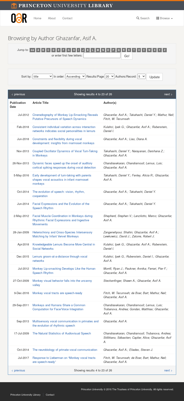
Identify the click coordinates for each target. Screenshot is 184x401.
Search (144, 18)
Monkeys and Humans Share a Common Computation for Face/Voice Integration (59, 307)
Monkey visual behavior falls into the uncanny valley (62, 282)
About (52, 18)
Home (37, 18)
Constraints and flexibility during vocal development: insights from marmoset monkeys (63, 141)
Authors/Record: (125, 76)
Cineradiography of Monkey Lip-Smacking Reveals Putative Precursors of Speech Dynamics (65, 117)
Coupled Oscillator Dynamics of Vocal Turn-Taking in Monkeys (65, 153)
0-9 (32, 50)
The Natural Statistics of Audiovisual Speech (62, 333)
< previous (18, 94)
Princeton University (92, 389)
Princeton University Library (25, 394)
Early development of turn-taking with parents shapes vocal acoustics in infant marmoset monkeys (62, 179)
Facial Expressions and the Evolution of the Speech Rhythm (61, 206)
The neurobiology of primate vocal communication (65, 349)
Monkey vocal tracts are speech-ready (57, 293)
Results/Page (95, 76)
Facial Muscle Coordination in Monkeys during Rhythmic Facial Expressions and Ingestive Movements (62, 220)
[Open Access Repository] (19, 18)
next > (168, 94)
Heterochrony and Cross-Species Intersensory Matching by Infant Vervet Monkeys (62, 234)
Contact (67, 18)
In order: (59, 76)
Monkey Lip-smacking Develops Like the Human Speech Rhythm (64, 270)
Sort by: (26, 76)
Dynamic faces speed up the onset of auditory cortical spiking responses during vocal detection (64, 165)
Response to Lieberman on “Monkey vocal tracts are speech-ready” (64, 359)
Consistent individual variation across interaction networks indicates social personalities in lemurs (64, 129)
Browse (165, 18)
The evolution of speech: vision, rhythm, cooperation (59, 193)
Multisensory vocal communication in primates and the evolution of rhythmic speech (66, 323)
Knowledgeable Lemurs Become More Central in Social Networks (64, 246)
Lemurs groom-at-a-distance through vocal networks (60, 258)
